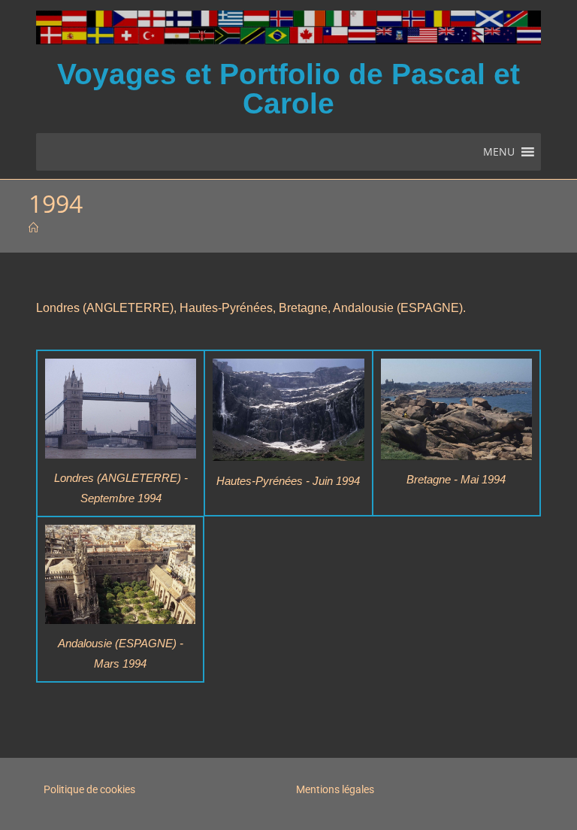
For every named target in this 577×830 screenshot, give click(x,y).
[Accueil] (33, 228)
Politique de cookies (89, 789)
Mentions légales (335, 789)
